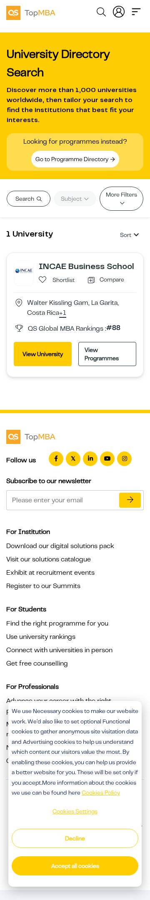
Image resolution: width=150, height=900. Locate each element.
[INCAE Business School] (23, 270)
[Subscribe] (130, 500)
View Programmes (102, 354)
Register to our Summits (43, 586)
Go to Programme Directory (72, 159)
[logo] (30, 11)
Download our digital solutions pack (60, 546)
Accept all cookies (75, 866)
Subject (72, 198)
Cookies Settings (75, 811)
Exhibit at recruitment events (50, 572)
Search (25, 198)
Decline (75, 838)
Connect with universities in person (59, 650)
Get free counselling (37, 663)
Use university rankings (40, 637)
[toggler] (136, 11)
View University (42, 354)
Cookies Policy (101, 792)
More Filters (121, 194)
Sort (125, 235)
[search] (101, 13)
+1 (62, 313)
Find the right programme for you (57, 623)
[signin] (118, 11)
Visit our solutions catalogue (48, 559)
